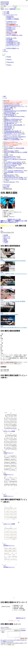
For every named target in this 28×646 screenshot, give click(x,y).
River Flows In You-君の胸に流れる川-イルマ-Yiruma (14, 327)
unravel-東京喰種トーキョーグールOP (14, 172)
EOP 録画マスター (11, 27)
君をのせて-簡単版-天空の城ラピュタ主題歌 (16, 152)
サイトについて (9, 641)
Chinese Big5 (10, 62)
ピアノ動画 (6, 13)
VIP (4, 53)
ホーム (6, 9)
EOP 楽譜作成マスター (12, 41)
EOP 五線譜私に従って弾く (13, 44)
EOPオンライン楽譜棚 (9, 431)
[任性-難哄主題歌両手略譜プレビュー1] (10, 543)
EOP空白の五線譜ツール (12, 48)
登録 (7, 4)
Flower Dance (8, 166)
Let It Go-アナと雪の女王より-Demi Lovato (15, 159)
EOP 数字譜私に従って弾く (13, 42)
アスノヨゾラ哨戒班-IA (12, 145)
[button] (4, 55)
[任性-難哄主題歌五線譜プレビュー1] (10, 450)
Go (15, 7)
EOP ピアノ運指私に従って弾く (14, 35)
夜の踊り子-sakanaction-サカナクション (14, 106)
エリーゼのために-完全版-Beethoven (14, 170)
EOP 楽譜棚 (9, 39)
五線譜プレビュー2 (8, 474)
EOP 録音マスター (11, 29)
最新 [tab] (4, 96)
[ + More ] (5, 242)
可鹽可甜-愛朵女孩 (9, 114)
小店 (4, 49)
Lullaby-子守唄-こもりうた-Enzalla (9, 314)
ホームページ (6, 184)
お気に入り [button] (15, 219)
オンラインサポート (16, 640)
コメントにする (5, 627)
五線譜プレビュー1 (8, 452)
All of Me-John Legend (10, 156)
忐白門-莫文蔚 (8, 126)
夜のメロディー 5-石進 (6, 288)
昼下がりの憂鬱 (9, 107)
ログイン (3, 4)
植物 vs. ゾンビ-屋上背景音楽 (12, 139)
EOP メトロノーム (11, 23)
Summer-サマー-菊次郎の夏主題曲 (13, 163)
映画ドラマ (6, 187)
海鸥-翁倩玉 (8, 129)
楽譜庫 (11, 9)
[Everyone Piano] (5, 1)
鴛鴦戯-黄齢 (8, 109)
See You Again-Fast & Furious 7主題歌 (14, 177)
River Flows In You (9, 150)
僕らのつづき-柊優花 (10, 113)
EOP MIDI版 (9, 30)
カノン (6, 146)
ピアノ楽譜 (6, 11)
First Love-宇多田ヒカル (12, 142)
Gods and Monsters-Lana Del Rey (12, 105)
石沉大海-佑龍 (8, 128)
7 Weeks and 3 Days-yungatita (11, 130)
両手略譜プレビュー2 (8, 567)
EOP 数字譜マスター (11, 21)
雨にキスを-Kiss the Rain (11, 165)
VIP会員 (18, 9)
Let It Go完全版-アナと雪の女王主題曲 (14, 148)
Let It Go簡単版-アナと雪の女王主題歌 (14, 167)
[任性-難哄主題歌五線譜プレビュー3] (10, 493)
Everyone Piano (10, 16)
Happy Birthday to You (10, 176)
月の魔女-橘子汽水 (9, 123)
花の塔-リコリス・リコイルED (14, 102)
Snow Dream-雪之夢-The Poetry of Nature (14, 116)
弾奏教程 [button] (9, 219)
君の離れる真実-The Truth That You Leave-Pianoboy (13, 260)
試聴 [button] (19, 219)
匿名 (3, 632)
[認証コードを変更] (22, 638)
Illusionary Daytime (9, 174)
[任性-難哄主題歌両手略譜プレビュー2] (10, 564)
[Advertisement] (14, 81)
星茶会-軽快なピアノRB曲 (12, 103)
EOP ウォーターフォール (12, 45)
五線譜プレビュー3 (8, 496)
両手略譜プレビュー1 (8, 545)
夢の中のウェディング (10, 157)
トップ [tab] (5, 97)
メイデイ (11, 210)
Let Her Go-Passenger (10, 182)
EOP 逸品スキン (10, 17)
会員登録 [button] (23, 630)
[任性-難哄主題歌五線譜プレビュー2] (10, 471)
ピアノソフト (7, 640)
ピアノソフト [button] (7, 14)
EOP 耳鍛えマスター (11, 33)
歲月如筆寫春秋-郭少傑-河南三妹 (13, 132)
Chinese (9, 64)
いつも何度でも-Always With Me (13, 162)
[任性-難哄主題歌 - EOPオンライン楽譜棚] (18, 429)
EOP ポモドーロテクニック (13, 26)
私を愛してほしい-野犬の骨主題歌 (13, 125)
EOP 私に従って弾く (11, 38)
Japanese (9, 59)
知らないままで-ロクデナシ (12, 122)
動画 (14, 9)
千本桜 (7, 100)
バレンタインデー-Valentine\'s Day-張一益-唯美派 (13, 301)
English (9, 56)
